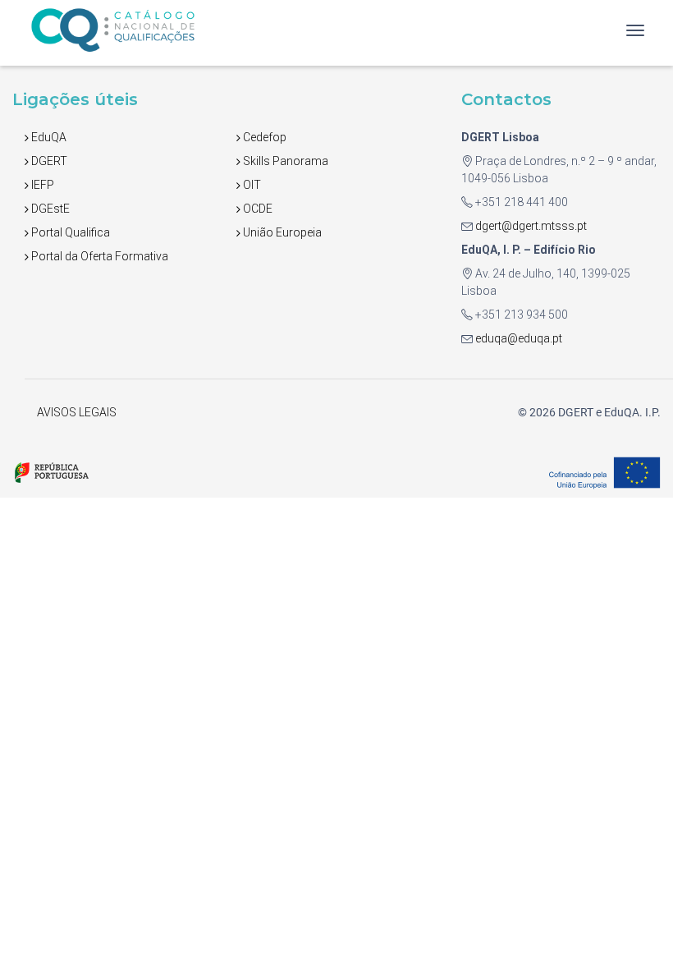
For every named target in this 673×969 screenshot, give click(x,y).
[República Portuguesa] (51, 471)
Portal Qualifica (69, 232)
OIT (250, 184)
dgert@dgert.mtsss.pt (530, 225)
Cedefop (263, 137)
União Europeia (281, 232)
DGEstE (49, 208)
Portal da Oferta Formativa (98, 256)
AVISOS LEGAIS (77, 412)
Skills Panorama (284, 161)
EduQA (47, 137)
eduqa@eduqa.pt (517, 338)
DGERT (48, 161)
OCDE (256, 208)
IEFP (41, 184)
